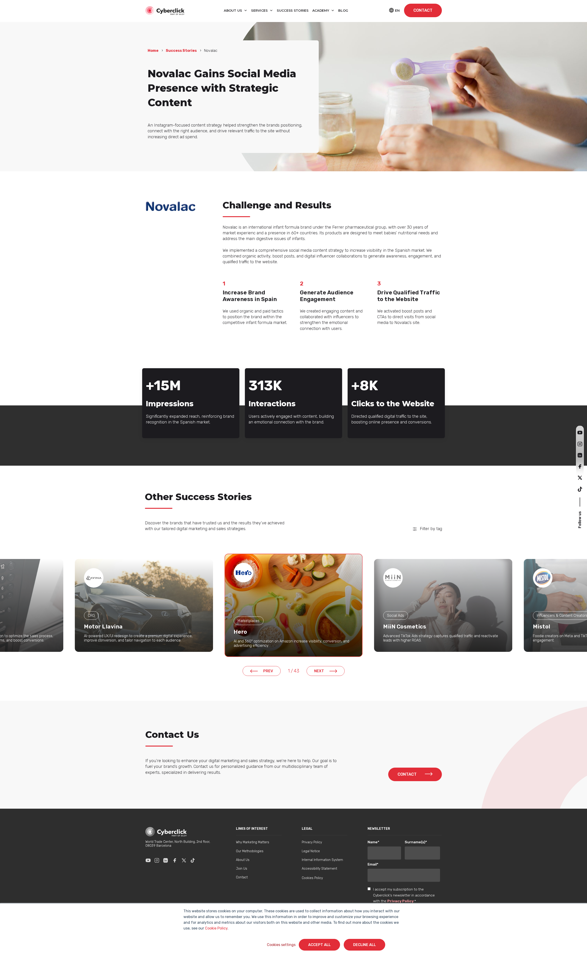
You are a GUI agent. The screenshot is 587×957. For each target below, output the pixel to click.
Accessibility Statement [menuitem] (319, 869)
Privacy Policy (400, 901)
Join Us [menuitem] (241, 869)
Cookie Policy (216, 928)
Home (153, 50)
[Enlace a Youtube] (148, 860)
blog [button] (343, 10)
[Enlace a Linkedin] (165, 860)
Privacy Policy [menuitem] (312, 842)
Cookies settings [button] (281, 945)
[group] (144, 605)
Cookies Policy (312, 878)
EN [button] (397, 10)
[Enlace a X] (184, 860)
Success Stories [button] (292, 10)
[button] (580, 432)
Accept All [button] (319, 945)
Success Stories (181, 50)
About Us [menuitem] (242, 860)
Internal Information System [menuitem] (322, 860)
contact (422, 10)
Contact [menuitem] (242, 877)
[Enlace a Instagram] (157, 860)
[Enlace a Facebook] (174, 860)
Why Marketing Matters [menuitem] (252, 842)
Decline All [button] (364, 945)
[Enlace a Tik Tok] (192, 860)
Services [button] (260, 10)
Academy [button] (321, 10)
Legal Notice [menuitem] (311, 851)
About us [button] (233, 10)
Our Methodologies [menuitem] (249, 851)
